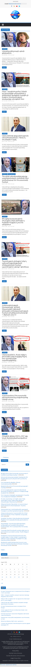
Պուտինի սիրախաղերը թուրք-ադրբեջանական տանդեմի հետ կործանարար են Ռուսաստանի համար (15, 179)
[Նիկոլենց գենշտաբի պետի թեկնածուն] (15, 33)
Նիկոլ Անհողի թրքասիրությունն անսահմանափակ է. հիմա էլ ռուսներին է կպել (15, 138)
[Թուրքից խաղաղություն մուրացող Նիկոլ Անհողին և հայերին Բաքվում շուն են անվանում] (15, 200)
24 (2, 577)
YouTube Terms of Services (15, 653)
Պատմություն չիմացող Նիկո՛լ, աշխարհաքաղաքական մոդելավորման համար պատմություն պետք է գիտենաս (15, 264)
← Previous (5, 457)
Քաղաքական (11, 174)
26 (10, 577)
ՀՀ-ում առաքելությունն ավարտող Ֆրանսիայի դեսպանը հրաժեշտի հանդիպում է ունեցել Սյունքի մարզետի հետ (14, 491)
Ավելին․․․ (3, 549)
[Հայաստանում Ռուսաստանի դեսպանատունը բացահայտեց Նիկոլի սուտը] (15, 377)
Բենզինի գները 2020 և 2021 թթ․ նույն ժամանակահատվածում (15, 437)
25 (6, 577)
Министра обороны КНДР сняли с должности (12, 621)
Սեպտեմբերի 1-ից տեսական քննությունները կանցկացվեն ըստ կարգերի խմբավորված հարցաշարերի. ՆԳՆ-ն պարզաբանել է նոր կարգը (14, 525)
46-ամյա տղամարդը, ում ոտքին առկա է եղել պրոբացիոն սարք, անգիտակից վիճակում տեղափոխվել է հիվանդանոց (13, 500)
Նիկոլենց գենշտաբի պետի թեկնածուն (13, 52)
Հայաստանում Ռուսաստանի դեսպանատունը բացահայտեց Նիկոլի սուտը (15, 397)
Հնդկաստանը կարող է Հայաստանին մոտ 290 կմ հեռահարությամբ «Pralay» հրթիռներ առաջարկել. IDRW (14, 514)
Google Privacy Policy (16, 658)
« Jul (2, 583)
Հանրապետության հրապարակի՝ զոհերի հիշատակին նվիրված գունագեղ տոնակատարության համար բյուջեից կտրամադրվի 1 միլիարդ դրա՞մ (15, 310)
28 (18, 577)
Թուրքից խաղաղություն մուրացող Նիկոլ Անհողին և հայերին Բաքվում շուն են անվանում (13, 221)
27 (14, 577)
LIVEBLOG (5, 49)
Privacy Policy (15, 650)
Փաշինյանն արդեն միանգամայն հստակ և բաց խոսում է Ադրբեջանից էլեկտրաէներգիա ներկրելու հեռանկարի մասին (14, 544)
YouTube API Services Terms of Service (15, 655)
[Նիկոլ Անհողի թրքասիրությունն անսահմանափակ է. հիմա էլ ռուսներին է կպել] (15, 117)
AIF (4, 588)
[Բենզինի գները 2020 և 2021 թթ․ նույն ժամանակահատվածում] (15, 418)
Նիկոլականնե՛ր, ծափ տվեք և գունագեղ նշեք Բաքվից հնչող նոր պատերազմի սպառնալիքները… (14, 357)
